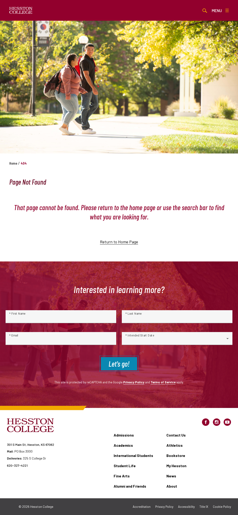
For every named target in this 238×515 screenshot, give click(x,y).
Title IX (203, 506)
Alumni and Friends (130, 486)
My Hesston (176, 465)
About (171, 486)
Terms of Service (163, 382)
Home (13, 163)
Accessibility (186, 506)
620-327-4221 (17, 465)
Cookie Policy (222, 506)
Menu (217, 10)
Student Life (125, 465)
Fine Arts (122, 476)
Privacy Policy (133, 382)
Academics (123, 445)
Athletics (174, 445)
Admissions (124, 435)
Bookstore (175, 455)
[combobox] (177, 340)
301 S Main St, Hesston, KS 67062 (30, 445)
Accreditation (142, 506)
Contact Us (176, 435)
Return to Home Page (119, 241)
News (171, 476)
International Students (133, 455)
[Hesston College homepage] (21, 10)
